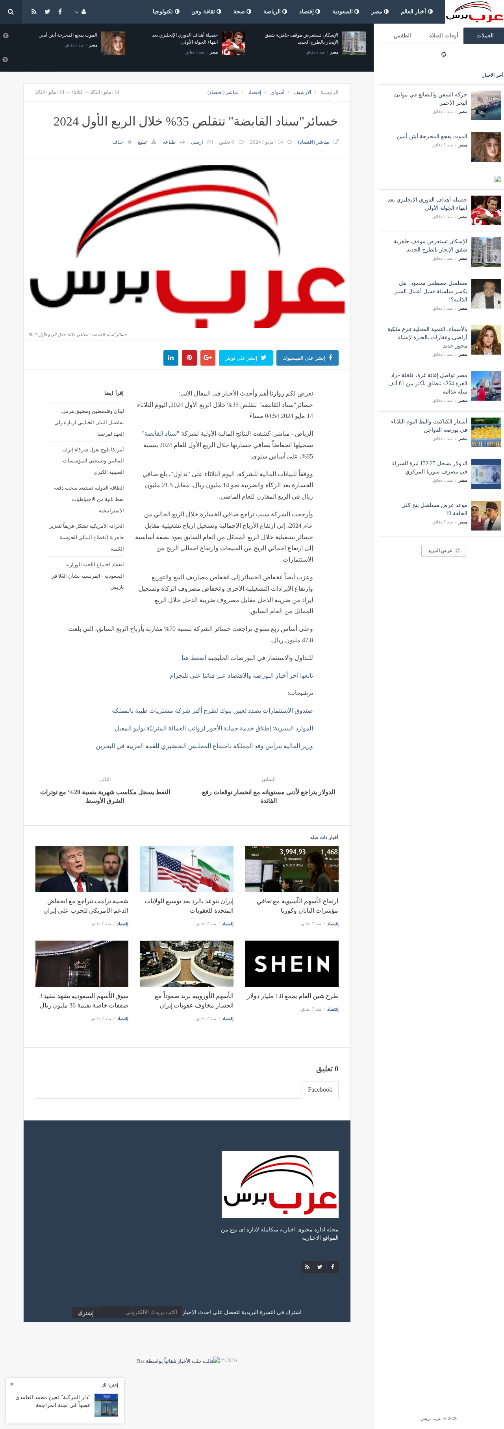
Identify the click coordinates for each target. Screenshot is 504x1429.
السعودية (343, 12)
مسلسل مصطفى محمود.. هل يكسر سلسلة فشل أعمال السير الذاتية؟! (430, 291)
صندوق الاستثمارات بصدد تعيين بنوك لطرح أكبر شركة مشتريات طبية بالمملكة (212, 710)
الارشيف (302, 92)
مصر (377, 12)
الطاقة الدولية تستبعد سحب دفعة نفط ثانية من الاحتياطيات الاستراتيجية (89, 499)
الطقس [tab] (402, 36)
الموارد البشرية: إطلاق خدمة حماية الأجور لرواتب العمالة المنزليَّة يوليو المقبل (214, 728)
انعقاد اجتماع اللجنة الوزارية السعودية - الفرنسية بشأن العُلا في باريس (87, 576)
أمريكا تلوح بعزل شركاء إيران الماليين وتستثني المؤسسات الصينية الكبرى (93, 461)
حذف (117, 142)
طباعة (169, 142)
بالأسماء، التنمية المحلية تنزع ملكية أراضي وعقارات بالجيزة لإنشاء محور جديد (427, 337)
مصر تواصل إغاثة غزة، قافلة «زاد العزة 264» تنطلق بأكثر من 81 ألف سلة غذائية (427, 383)
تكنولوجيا (164, 12)
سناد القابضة (160, 433)
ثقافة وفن (204, 12)
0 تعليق (226, 142)
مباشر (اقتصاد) (223, 92)
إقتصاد (307, 12)
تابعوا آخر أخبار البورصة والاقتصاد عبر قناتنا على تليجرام (241, 675)
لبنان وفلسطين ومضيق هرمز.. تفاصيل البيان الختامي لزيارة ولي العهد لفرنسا (89, 422)
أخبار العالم (414, 12)
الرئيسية (330, 92)
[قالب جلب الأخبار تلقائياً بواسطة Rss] (178, 1360)
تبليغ (142, 142)
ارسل (197, 142)
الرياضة (273, 12)
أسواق (278, 92)
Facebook (320, 1089)
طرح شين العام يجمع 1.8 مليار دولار (292, 996)
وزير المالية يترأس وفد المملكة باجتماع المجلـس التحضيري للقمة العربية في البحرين (204, 746)
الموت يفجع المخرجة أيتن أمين (432, 136)
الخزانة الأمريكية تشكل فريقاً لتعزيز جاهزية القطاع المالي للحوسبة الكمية (86, 537)
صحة (240, 12)
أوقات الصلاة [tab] (443, 36)
